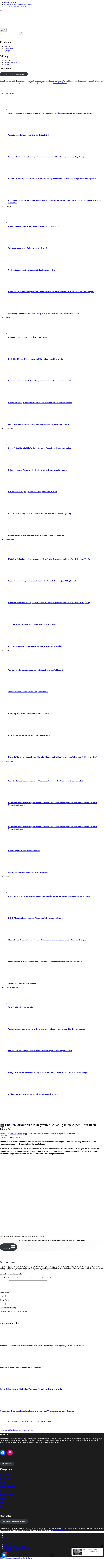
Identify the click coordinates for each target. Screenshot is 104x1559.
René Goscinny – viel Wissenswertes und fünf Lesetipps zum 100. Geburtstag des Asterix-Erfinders (49, 896)
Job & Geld (9, 761)
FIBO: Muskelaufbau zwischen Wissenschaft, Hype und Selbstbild (35, 918)
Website (2, 1304)
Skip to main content (10, 2)
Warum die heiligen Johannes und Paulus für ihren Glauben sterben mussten (40, 403)
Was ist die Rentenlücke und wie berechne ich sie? (28, 872)
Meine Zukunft (10, 539)
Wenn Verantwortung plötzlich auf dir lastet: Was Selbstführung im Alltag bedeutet (42, 581)
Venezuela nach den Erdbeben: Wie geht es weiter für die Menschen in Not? (39, 381)
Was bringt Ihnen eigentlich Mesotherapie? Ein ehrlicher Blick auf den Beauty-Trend (43, 313)
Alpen (10, 1311)
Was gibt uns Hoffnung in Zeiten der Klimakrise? (28, 135)
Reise (14, 1311)
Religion (8, 317)
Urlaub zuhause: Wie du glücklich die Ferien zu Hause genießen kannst (37, 470)
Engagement (10, 93)
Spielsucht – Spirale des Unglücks (22, 983)
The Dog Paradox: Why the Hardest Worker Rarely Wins (32, 624)
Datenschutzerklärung (60, 83)
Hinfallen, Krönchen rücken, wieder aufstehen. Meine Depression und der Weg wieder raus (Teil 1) (49, 603)
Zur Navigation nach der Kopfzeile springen (18, 4)
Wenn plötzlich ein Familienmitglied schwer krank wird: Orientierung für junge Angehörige (46, 157)
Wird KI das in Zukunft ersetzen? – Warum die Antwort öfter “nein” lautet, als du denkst (45, 781)
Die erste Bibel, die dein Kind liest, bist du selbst (28, 337)
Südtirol (24, 1311)
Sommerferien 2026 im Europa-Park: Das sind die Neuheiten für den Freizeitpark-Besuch (45, 961)
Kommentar (4, 1293)
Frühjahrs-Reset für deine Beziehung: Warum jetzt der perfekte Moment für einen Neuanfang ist (48, 1072)
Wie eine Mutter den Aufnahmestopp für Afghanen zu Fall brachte (35, 670)
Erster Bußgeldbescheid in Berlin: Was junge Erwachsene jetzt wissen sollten (39, 448)
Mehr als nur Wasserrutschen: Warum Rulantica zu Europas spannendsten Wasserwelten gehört (48, 940)
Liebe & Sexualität (12, 987)
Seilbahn (19, 1311)
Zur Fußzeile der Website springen (15, 6)
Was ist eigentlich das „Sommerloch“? (24, 851)
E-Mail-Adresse (5, 1300)
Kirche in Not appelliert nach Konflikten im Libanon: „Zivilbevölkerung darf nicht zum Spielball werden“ (52, 757)
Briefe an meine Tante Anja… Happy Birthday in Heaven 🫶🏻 (33, 226)
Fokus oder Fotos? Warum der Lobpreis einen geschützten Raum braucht (38, 424)
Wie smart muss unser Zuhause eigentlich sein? (27, 248)
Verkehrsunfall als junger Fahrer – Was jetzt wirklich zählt (32, 492)
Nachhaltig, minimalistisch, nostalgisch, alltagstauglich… (31, 270)
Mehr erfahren (6, 1464)
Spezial (3, 1507)
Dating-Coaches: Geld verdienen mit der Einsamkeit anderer (33, 1094)
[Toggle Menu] (1, 90)
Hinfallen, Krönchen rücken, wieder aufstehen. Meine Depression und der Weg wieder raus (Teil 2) (49, 559)
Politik (8, 650)
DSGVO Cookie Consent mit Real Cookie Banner (16, 1558)
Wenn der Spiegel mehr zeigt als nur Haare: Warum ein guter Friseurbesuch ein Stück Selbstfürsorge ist (51, 292)
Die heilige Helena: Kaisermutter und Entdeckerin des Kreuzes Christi (37, 359)
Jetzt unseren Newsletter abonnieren (13, 74)
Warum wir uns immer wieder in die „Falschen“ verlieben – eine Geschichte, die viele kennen (46, 1029)
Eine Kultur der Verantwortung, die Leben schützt (29, 735)
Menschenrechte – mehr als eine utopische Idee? (28, 692)
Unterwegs (9, 428)
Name (2, 1296)
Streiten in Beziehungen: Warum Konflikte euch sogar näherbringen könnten (40, 1051)
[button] (15, 1546)
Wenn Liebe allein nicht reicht (20, 1007)
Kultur (8, 876)
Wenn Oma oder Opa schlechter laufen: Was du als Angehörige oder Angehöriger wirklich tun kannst (50, 113)
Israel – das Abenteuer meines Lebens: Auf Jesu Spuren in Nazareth (36, 535)
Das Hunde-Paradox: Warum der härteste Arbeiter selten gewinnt (35, 646)
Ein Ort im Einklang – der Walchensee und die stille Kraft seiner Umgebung (39, 513)
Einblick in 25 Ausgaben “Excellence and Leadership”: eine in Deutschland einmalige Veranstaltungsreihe (52, 178)
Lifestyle (8, 206)
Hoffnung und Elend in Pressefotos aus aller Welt (28, 713)
